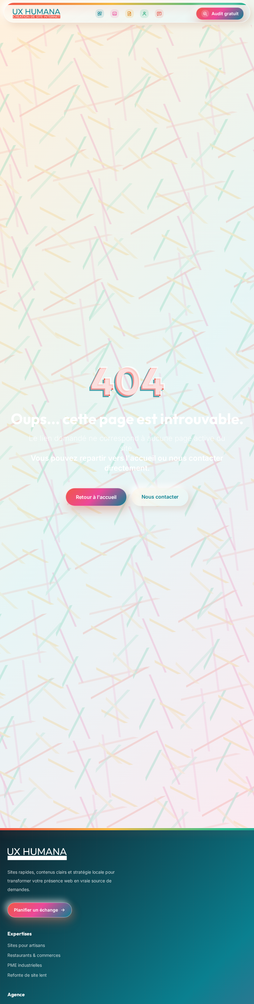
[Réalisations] (114, 13)
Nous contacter (160, 497)
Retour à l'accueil (96, 497)
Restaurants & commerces (33, 955)
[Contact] (159, 13)
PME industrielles (24, 965)
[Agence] (144, 13)
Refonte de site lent (27, 975)
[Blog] (129, 13)
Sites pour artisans (26, 945)
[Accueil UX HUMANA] (36, 13)
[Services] (100, 13)
